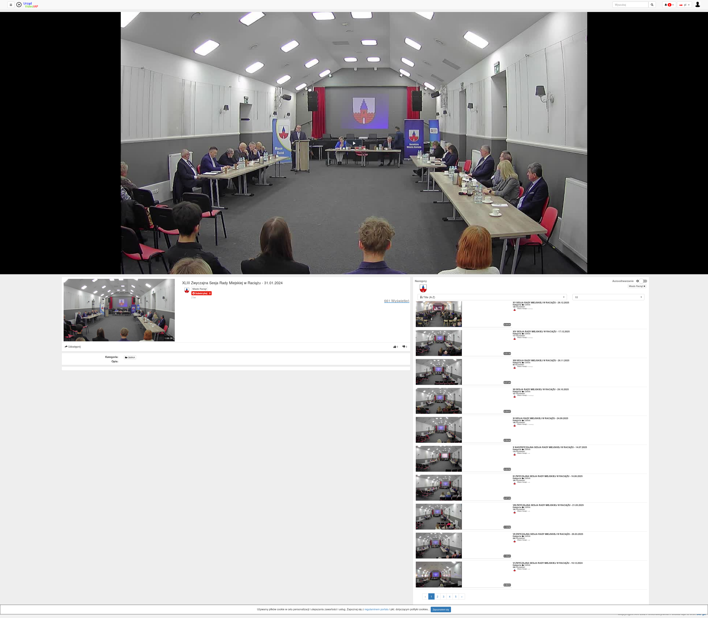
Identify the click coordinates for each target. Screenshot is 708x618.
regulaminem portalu (377, 609)
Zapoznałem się (441, 609)
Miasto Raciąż (199, 288)
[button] (199, 293)
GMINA (131, 357)
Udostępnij (74, 346)
